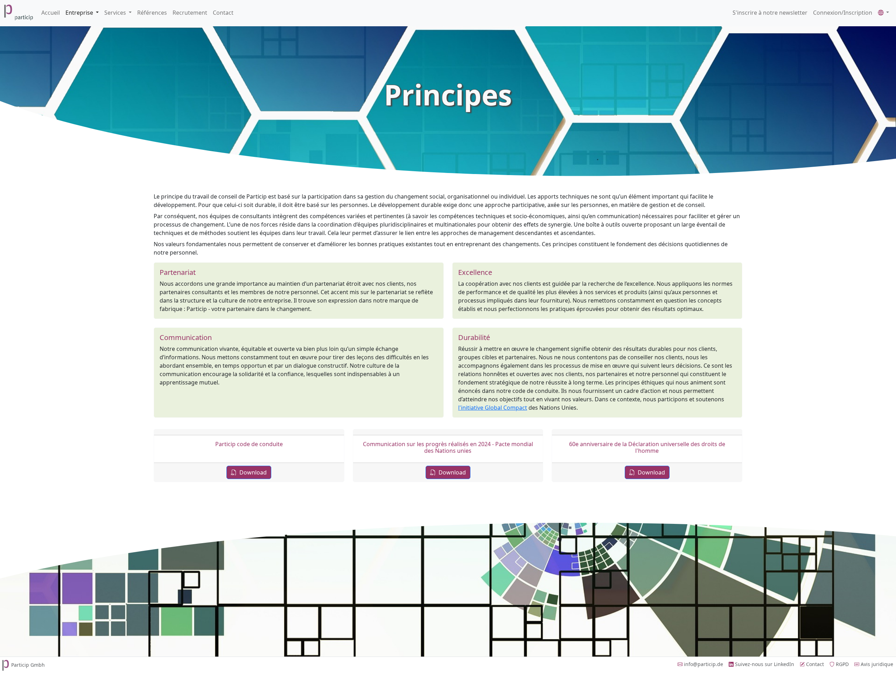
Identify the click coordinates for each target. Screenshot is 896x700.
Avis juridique (876, 664)
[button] (883, 13)
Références (152, 12)
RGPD (841, 664)
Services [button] (115, 12)
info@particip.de (702, 664)
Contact (223, 12)
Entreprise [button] (79, 12)
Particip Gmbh (28, 664)
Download (252, 472)
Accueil (50, 12)
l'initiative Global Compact (492, 407)
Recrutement (190, 12)
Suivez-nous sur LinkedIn (764, 664)
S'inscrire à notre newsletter (770, 12)
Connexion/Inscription (842, 12)
